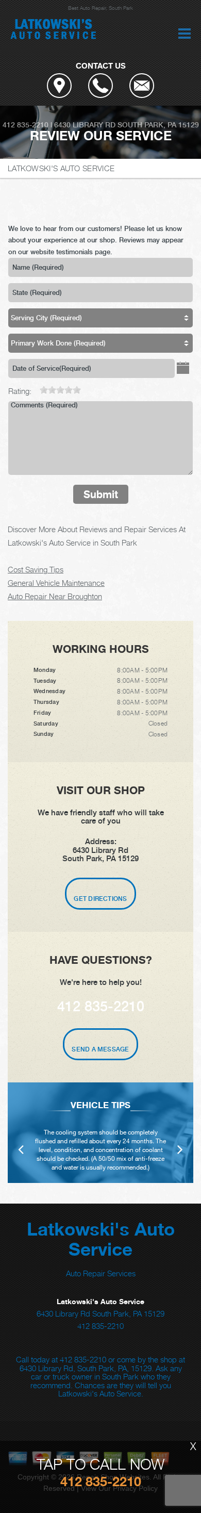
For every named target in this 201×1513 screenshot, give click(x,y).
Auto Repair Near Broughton (55, 596)
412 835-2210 (25, 125)
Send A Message (100, 1049)
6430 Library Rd (84, 125)
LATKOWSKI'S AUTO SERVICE (61, 168)
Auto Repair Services (101, 1273)
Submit (100, 494)
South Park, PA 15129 (158, 125)
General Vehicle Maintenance (56, 582)
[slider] (60, 390)
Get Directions (100, 898)
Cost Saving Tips (35, 569)
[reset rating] (35, 388)
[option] (100, 1132)
